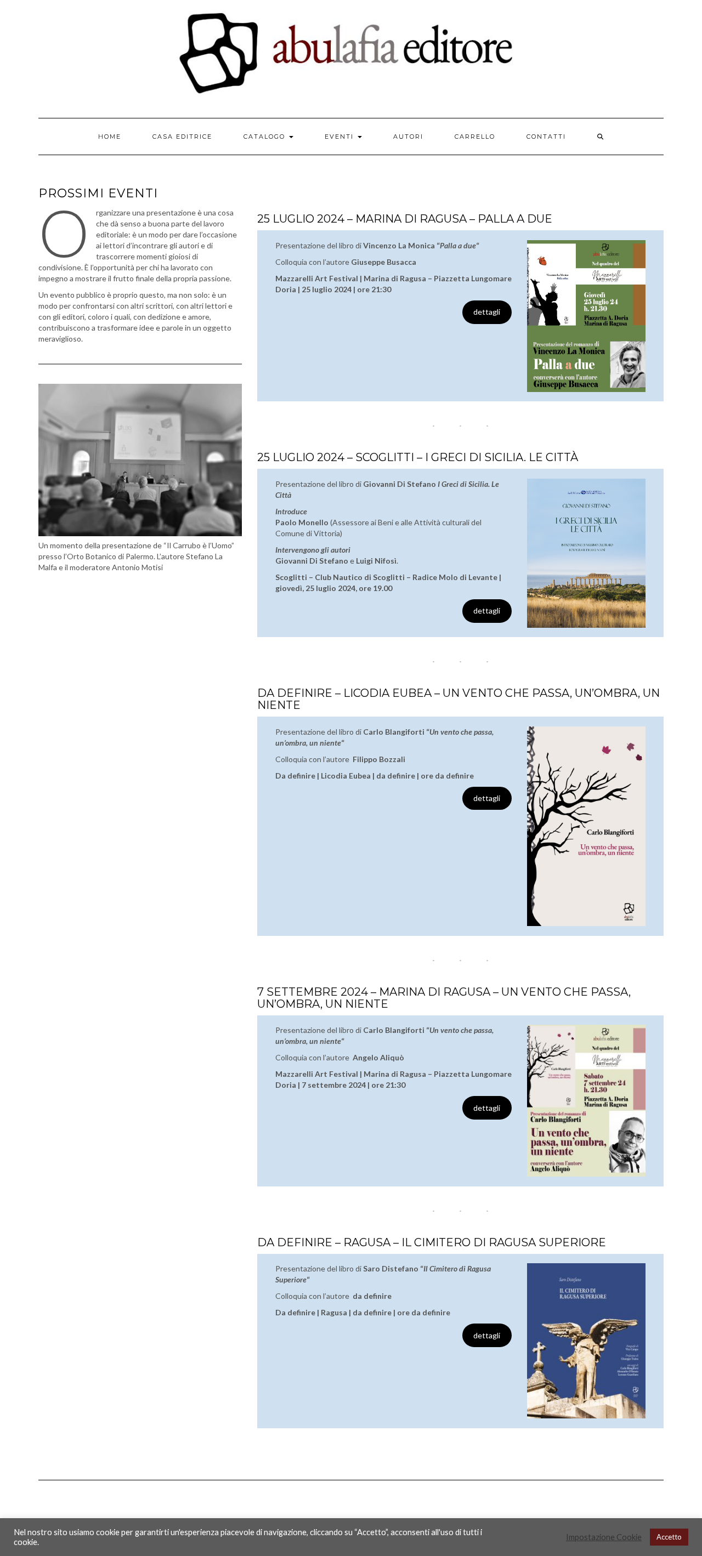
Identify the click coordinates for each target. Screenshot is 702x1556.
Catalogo (266, 136)
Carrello (475, 136)
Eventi (340, 136)
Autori (408, 136)
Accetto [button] (669, 1536)
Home (109, 136)
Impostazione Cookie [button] (604, 1537)
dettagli (486, 311)
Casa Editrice (182, 136)
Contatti (546, 136)
